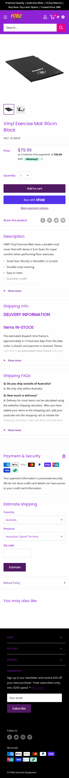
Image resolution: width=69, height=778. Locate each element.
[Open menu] (5, 17)
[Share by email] (63, 220)
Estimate (15, 567)
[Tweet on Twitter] (56, 220)
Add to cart (34, 188)
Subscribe (19, 708)
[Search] (61, 28)
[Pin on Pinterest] (49, 220)
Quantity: (10, 175)
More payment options (34, 208)
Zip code (9, 545)
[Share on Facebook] (42, 220)
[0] (52, 17)
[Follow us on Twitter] (16, 737)
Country (9, 512)
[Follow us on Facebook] (9, 737)
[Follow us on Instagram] (23, 737)
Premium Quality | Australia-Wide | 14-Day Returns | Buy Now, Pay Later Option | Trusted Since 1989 (34, 5)
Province (9, 528)
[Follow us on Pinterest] (29, 737)
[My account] (45, 17)
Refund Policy (12, 583)
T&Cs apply (37, 687)
